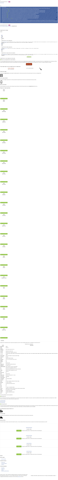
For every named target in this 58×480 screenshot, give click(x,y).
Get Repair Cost (19, 430)
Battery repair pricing (2, 401)
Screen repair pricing (2, 400)
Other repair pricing (2, 402)
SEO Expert (19, 476)
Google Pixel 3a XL (5, 48)
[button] (0, 0)
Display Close (3, 55)
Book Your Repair (29, 56)
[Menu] (0, 5)
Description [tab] (2, 340)
